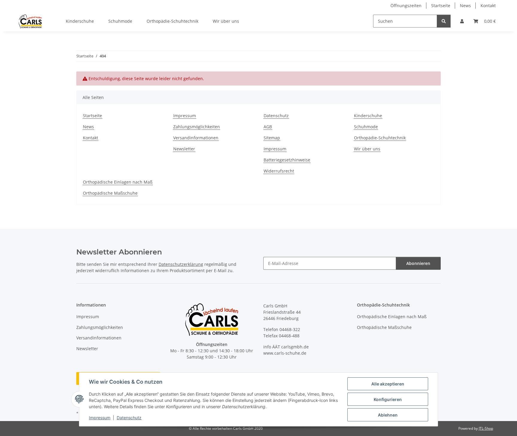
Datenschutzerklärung (181, 264)
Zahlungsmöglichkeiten (196, 126)
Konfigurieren (388, 399)
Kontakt (488, 5)
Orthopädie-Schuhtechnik (172, 21)
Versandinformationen (195, 138)
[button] (462, 21)
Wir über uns (226, 21)
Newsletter (184, 149)
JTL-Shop (486, 428)
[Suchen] (444, 21)
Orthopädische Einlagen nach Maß (118, 182)
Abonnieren (418, 263)
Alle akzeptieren (387, 383)
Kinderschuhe (80, 21)
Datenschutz (129, 417)
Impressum (99, 417)
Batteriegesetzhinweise (287, 160)
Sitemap (272, 138)
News (465, 5)
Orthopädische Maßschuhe (110, 193)
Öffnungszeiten (406, 5)
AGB (268, 126)
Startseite (440, 5)
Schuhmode (120, 21)
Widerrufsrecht (279, 171)
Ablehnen (388, 414)
